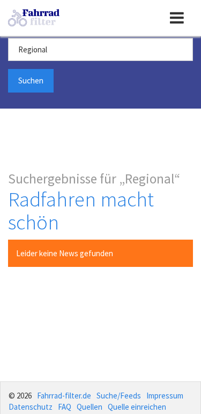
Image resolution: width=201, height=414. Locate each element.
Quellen (89, 407)
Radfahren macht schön (81, 210)
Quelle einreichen (137, 407)
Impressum (164, 395)
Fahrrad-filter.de (64, 395)
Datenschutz (31, 407)
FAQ (64, 407)
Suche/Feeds (118, 395)
